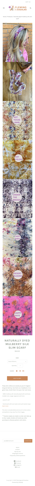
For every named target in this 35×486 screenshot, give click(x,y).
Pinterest (18, 463)
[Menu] (4, 8)
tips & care (17, 451)
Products (9, 16)
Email (18, 467)
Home (4, 16)
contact (17, 449)
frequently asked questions (17, 455)
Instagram (18, 465)
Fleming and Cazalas (22, 480)
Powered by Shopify (17, 482)
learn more (5, 406)
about (17, 447)
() (28, 2)
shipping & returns (17, 453)
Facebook (18, 461)
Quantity (14, 365)
